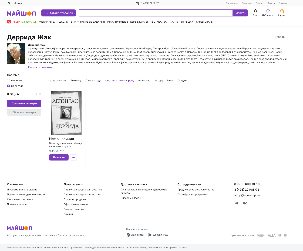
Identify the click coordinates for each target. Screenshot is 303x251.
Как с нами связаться (20, 199)
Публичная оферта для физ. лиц (83, 189)
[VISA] (271, 235)
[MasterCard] (280, 235)
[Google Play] (158, 235)
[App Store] (135, 235)
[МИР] (261, 235)
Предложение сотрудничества (195, 189)
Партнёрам (232, 3)
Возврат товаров (74, 209)
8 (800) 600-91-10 (247, 184)
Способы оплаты (131, 197)
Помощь (283, 3)
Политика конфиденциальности (26, 194)
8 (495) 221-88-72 (150, 3)
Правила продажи (75, 199)
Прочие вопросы (17, 204)
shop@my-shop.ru (247, 195)
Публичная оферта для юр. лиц (82, 194)
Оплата (259, 3)
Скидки (271, 3)
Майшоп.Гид (28, 21)
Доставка (247, 3)
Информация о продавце (22, 189)
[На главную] (21, 13)
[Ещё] (73, 157)
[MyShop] (19, 229)
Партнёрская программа (192, 194)
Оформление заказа (76, 204)
